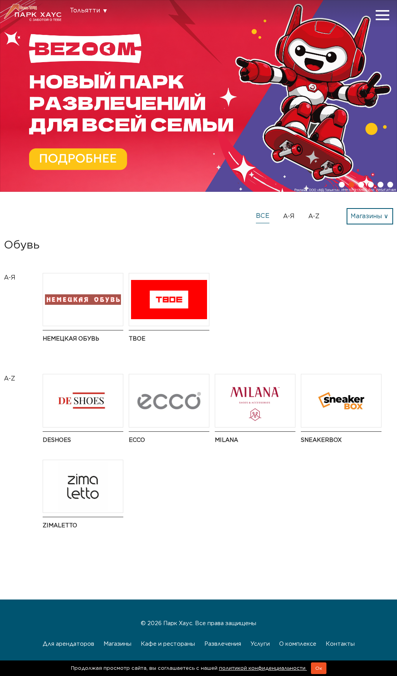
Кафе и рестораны (168, 643)
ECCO (137, 439)
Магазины (117, 643)
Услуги (260, 643)
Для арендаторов (68, 643)
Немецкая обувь (71, 338)
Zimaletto (60, 525)
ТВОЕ (137, 338)
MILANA (226, 439)
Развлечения (222, 643)
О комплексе (297, 643)
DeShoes (57, 439)
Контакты (340, 643)
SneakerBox (321, 439)
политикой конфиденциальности (263, 668)
